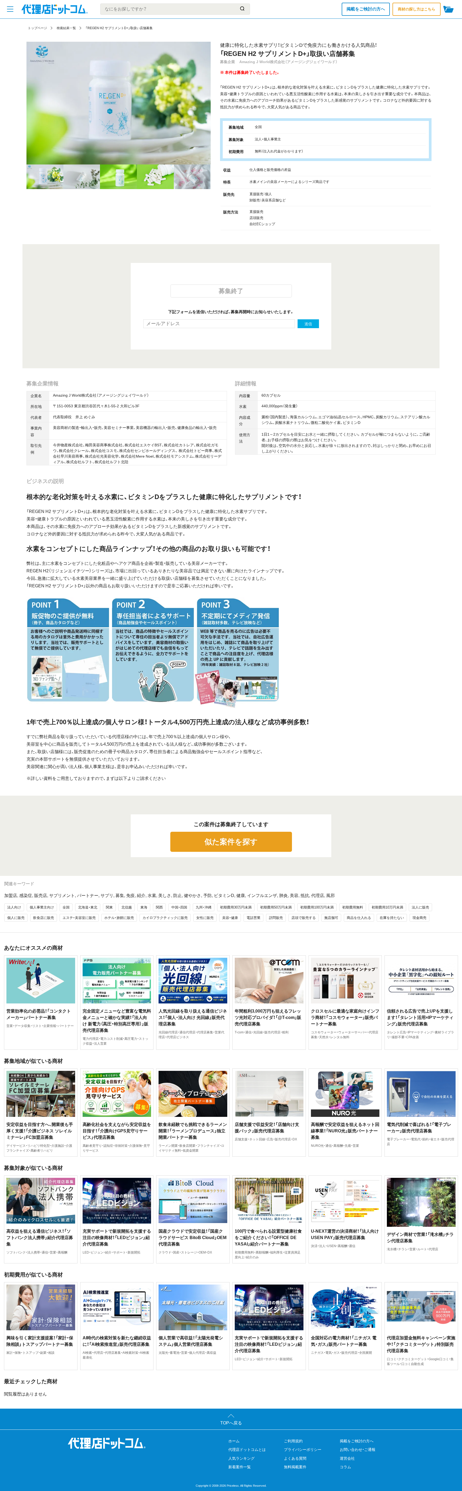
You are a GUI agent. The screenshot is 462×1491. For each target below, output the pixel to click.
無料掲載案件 (295, 1467)
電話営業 (253, 918)
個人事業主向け (42, 907)
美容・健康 (230, 918)
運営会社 (347, 1458)
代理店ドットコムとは (247, 1449)
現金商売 (419, 918)
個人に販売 (16, 918)
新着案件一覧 (239, 1467)
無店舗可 (331, 918)
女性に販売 (205, 918)
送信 (308, 324)
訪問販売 (276, 918)
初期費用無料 (352, 907)
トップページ (37, 28)
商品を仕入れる (359, 918)
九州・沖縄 (203, 907)
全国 (66, 907)
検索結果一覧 (66, 28)
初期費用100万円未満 (317, 907)
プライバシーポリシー (302, 1449)
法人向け (14, 907)
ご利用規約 (293, 1441)
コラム (345, 1467)
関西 (159, 907)
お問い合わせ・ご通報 (357, 1449)
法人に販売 (420, 907)
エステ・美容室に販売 (79, 918)
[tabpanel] (118, 103)
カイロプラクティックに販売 (165, 918)
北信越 (126, 907)
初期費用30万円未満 (236, 907)
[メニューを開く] (10, 9)
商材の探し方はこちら (416, 9)
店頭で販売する (303, 918)
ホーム (234, 1441)
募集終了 (231, 291)
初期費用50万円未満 (276, 907)
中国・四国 (179, 907)
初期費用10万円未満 (387, 907)
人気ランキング (241, 1458)
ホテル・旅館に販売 (119, 918)
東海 (143, 907)
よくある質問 (295, 1458)
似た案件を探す (231, 842)
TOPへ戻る (231, 1423)
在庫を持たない (392, 918)
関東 (109, 907)
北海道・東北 (87, 907)
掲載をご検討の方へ (365, 9)
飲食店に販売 (43, 918)
